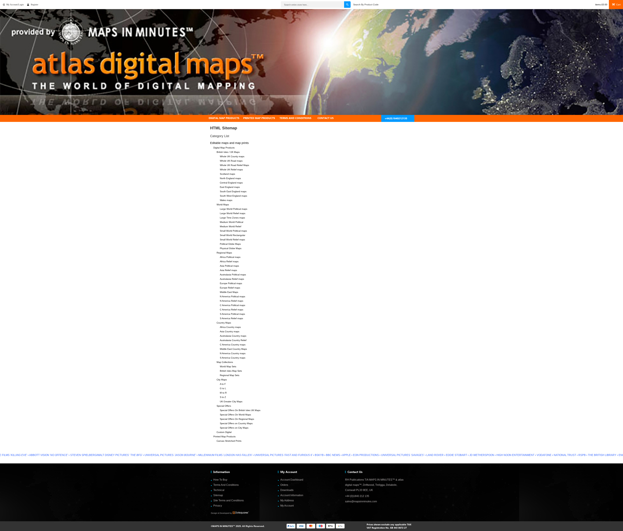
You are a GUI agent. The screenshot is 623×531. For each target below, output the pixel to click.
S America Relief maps (231, 318)
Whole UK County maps (232, 156)
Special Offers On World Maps (235, 414)
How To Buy (220, 479)
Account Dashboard (291, 479)
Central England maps (231, 182)
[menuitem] (226, 118)
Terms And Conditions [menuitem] (295, 118)
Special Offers (224, 406)
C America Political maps (232, 305)
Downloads (286, 490)
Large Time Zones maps (232, 217)
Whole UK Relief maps (231, 169)
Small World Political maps (233, 231)
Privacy (217, 505)
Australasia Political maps (233, 274)
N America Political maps (232, 296)
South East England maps (233, 191)
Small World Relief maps (232, 239)
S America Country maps (232, 357)
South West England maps (233, 196)
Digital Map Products (224, 147)
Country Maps (224, 322)
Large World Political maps (233, 209)
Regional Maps (224, 252)
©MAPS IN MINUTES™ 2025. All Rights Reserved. (238, 526)
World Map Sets (228, 366)
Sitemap (218, 495)
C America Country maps (232, 344)
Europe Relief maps (230, 287)
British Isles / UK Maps (228, 152)
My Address (287, 500)
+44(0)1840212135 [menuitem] (396, 118)
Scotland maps (227, 174)
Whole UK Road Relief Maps (234, 165)
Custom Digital (224, 432)
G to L (223, 388)
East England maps (230, 187)
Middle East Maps (229, 292)
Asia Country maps (229, 331)
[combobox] (316, 4)
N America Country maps (232, 353)
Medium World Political (231, 222)
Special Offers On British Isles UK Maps (240, 410)
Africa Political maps (230, 257)
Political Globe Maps (230, 244)
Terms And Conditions (226, 485)
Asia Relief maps (228, 270)
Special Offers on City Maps (234, 427)
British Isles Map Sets (231, 371)
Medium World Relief (230, 226)
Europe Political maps (231, 283)
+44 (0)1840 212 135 (357, 496)
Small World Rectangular (232, 235)
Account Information (291, 495)
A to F (223, 384)
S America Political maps (232, 314)
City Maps (222, 379)
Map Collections (225, 362)
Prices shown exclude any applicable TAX (389, 524)
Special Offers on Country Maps (236, 423)
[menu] (311, 118)
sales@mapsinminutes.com (361, 501)
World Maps (223, 204)
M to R (223, 392)
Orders (284, 485)
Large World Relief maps (232, 213)
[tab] (311, 118)
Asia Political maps (229, 266)
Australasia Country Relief (233, 340)
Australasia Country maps (233, 336)
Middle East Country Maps (233, 349)
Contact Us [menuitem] (326, 118)
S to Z (223, 397)
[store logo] (311, 62)
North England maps (230, 178)
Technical (218, 490)
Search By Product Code (366, 4)
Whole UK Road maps (231, 160)
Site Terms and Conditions (228, 500)
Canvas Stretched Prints (229, 441)
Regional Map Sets (229, 375)
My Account (287, 505)
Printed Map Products (224, 436)
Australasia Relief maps (232, 279)
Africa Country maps (230, 327)
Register (34, 4)
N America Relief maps (231, 301)
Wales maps (226, 200)
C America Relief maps (231, 309)
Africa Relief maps (229, 261)
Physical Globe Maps (230, 248)
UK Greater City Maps (231, 401)
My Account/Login (15, 4)
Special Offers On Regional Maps (237, 419)
